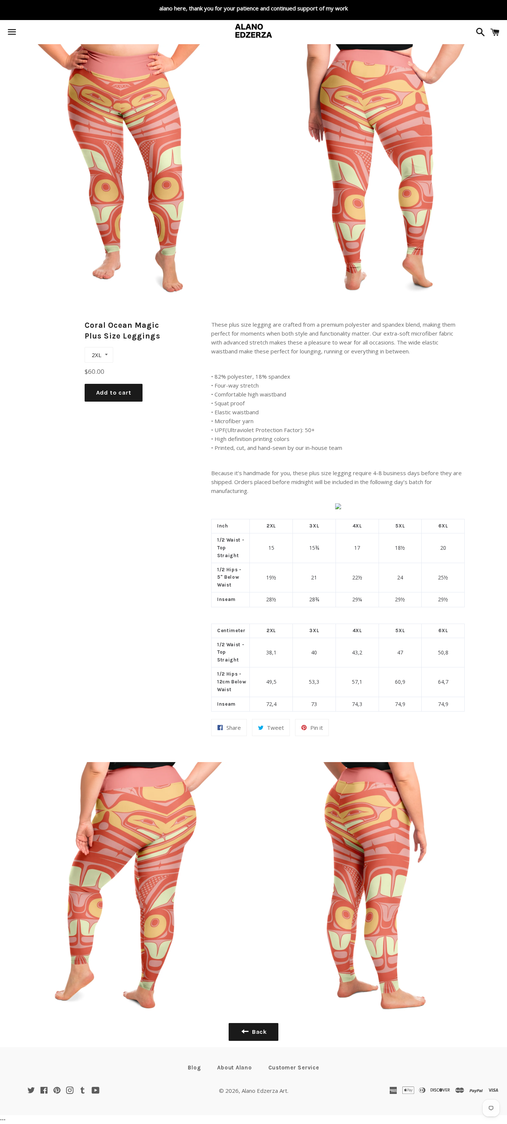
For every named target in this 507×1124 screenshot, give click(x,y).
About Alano (234, 1067)
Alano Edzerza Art (264, 1090)
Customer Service (293, 1067)
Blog (194, 1067)
